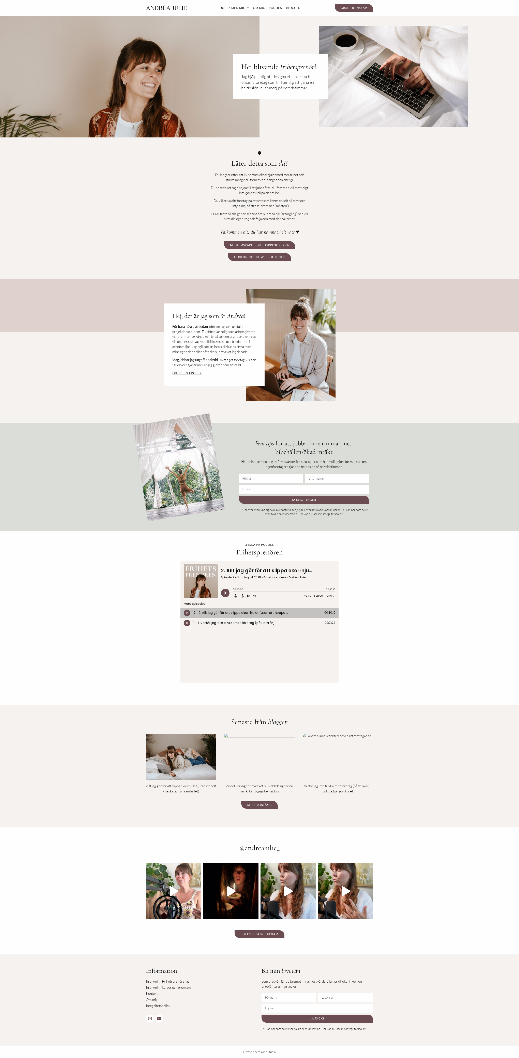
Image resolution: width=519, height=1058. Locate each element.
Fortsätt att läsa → (187, 373)
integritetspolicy (332, 514)
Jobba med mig (233, 8)
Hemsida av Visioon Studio (259, 1052)
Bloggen (293, 8)
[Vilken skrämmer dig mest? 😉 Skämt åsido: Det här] (231, 891)
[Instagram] (150, 1018)
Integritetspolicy (158, 1005)
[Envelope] (159, 1018)
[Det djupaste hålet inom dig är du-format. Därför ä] (345, 891)
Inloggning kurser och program (168, 987)
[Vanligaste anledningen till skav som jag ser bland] (173, 891)
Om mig (259, 8)
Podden (275, 8)
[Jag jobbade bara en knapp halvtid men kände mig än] (288, 891)
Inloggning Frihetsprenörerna (167, 981)
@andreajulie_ (259, 847)
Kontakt (152, 993)
